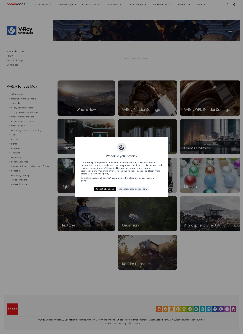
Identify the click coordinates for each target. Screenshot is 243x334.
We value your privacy (121, 156)
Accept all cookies (105, 189)
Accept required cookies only (133, 189)
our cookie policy (100, 173)
